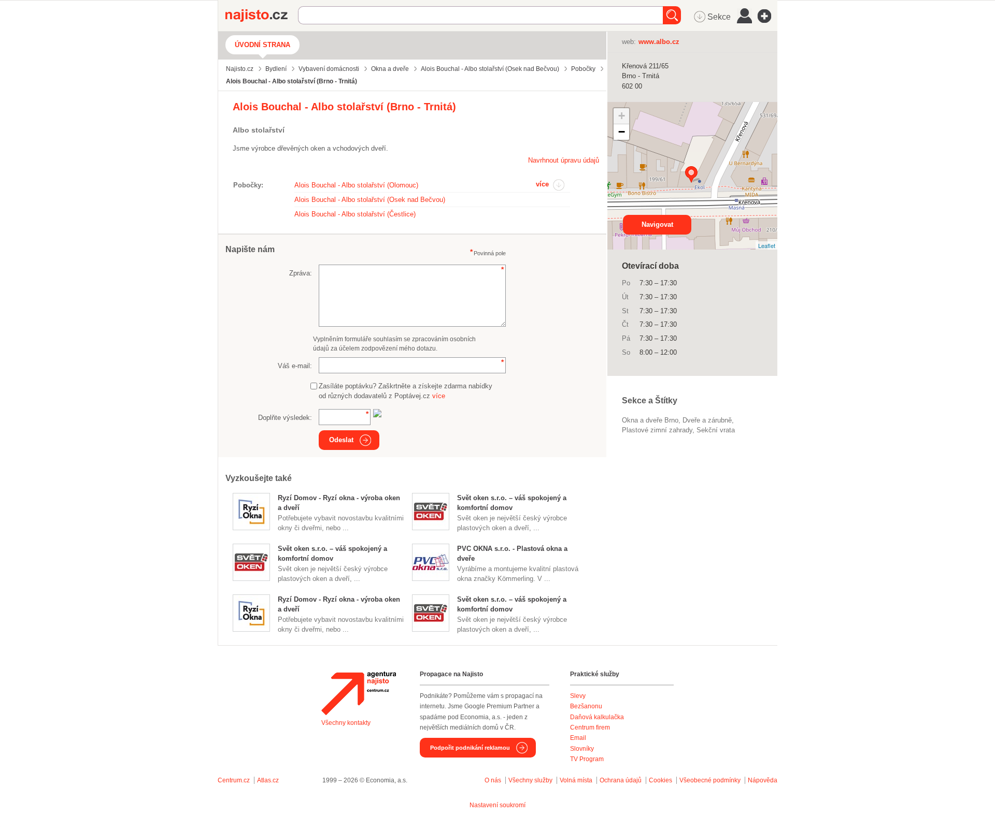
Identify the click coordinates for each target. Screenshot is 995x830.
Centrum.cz (234, 780)
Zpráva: (300, 273)
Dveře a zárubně (707, 420)
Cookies (660, 780)
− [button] (621, 131)
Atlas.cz (268, 780)
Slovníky (582, 748)
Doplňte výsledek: (285, 417)
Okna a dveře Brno (650, 420)
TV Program (587, 759)
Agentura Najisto (358, 693)
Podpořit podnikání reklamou (470, 748)
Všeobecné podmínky (710, 780)
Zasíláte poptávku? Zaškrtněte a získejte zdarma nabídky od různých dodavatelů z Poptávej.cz (405, 391)
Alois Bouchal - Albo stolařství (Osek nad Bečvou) (369, 199)
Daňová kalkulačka (597, 717)
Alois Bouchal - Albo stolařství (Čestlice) (355, 214)
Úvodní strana (262, 45)
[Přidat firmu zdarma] (767, 16)
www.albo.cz (658, 42)
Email (578, 737)
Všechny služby (531, 780)
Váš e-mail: (295, 366)
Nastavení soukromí (497, 805)
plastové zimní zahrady (657, 430)
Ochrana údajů (621, 780)
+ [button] (621, 115)
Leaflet (766, 245)
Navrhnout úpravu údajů (563, 160)
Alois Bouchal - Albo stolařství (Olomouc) (356, 185)
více (542, 184)
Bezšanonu (586, 706)
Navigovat (657, 224)
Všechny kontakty (346, 722)
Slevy (578, 696)
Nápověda (762, 780)
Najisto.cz (261, 15)
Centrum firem (590, 727)
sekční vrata (715, 430)
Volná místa (576, 780)
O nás (493, 780)
